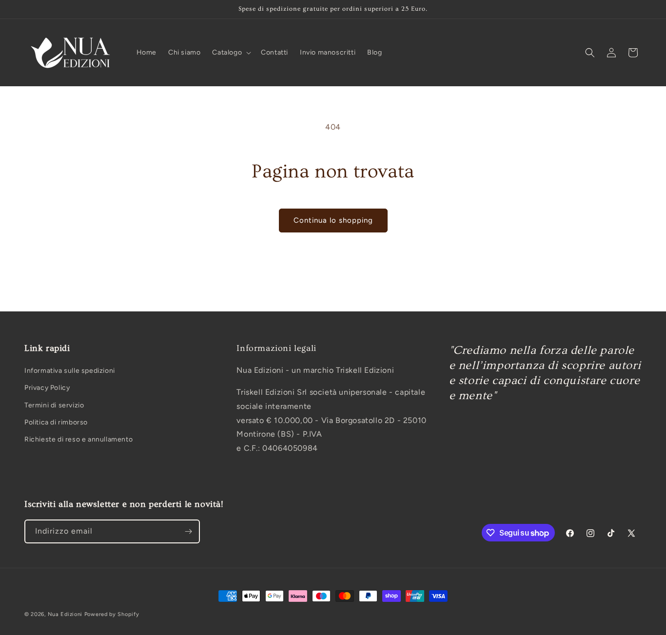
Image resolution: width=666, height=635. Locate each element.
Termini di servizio (54, 405)
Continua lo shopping (333, 220)
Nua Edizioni (65, 614)
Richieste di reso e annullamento (78, 439)
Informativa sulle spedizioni (69, 371)
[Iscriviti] (188, 531)
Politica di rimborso (56, 422)
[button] (230, 52)
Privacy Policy (47, 388)
